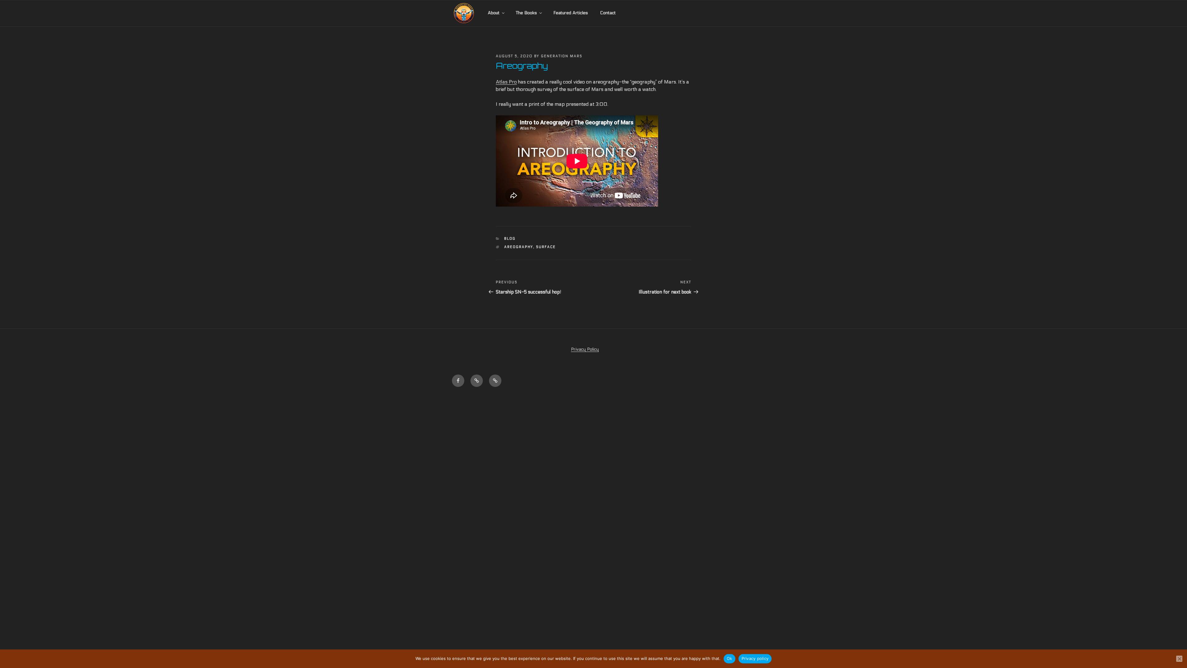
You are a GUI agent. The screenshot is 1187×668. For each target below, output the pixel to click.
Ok (729, 658)
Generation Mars (561, 56)
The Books (526, 12)
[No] (1179, 659)
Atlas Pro (506, 82)
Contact (608, 12)
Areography (518, 247)
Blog (510, 239)
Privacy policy (755, 658)
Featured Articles (570, 12)
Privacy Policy (585, 349)
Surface (546, 247)
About (494, 12)
